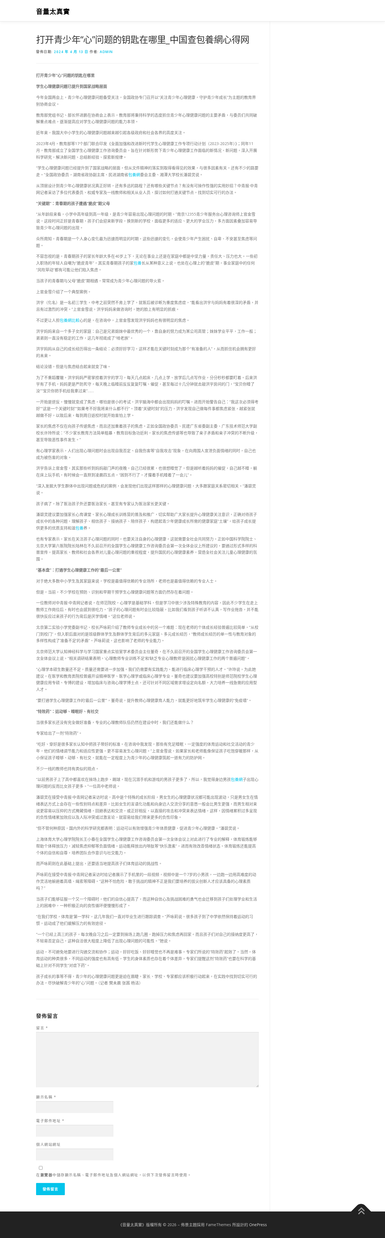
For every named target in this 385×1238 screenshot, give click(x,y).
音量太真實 (53, 11)
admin (106, 51)
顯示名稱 (46, 1096)
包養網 (134, 174)
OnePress (258, 1224)
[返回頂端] (361, 1212)
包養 (137, 263)
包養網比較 (69, 320)
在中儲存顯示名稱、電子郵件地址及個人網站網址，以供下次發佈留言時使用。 (113, 1174)
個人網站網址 (48, 1144)
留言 (42, 1027)
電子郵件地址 (50, 1120)
